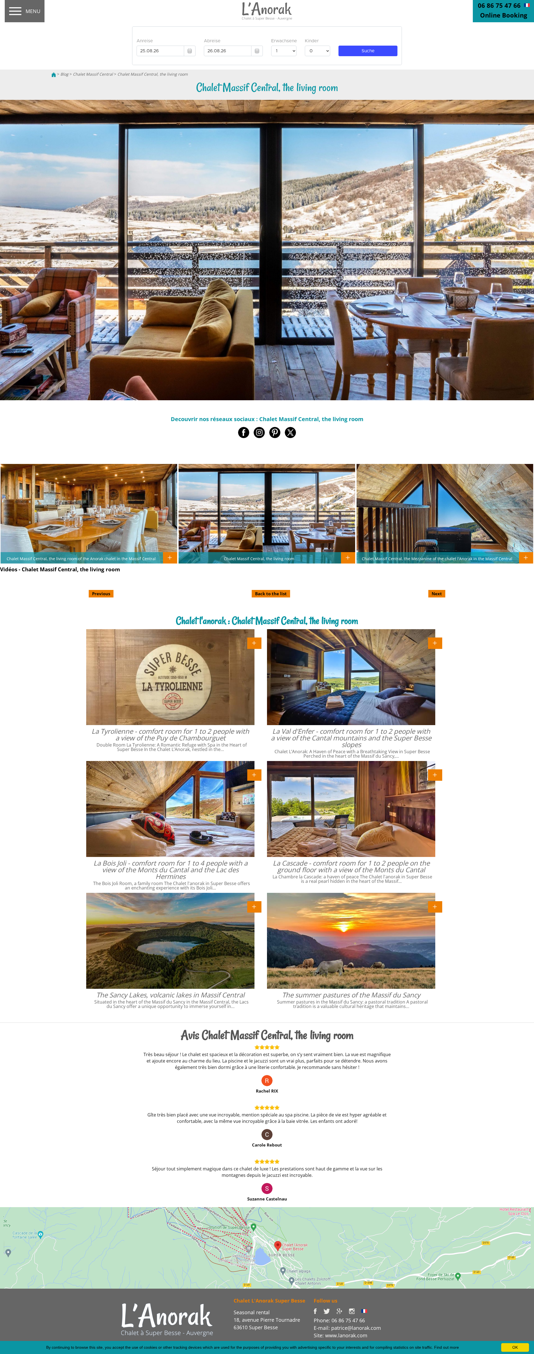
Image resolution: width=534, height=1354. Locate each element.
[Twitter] (330, 1311)
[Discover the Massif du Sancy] (167, 1319)
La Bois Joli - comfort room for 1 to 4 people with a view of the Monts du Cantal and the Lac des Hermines (170, 869)
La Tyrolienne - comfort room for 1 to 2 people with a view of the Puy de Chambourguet (170, 734)
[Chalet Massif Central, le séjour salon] (527, 5)
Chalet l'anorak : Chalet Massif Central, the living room (267, 620)
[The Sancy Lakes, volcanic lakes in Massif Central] (254, 906)
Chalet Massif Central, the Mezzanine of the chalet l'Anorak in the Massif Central (437, 558)
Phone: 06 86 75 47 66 (339, 1320)
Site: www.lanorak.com (340, 1335)
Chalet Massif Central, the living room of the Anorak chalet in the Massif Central (81, 558)
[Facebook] (318, 1311)
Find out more (446, 1347)
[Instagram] (355, 1311)
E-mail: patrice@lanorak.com (347, 1328)
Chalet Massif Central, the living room (152, 74)
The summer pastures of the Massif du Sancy (351, 994)
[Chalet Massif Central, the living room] (267, 11)
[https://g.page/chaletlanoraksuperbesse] (343, 1311)
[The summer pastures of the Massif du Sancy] (435, 906)
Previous (101, 593)
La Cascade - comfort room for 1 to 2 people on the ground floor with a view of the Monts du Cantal (351, 866)
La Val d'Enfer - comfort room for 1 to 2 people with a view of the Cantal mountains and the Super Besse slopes (351, 738)
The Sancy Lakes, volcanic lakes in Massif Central (170, 994)
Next (437, 593)
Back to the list (271, 593)
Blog (64, 74)
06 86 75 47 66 (499, 5)
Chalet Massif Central (93, 74)
